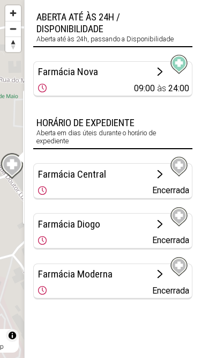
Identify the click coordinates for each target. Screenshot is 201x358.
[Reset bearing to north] (13, 44)
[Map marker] (12, 166)
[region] (12, 179)
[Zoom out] (13, 28)
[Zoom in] (13, 13)
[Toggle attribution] (12, 335)
